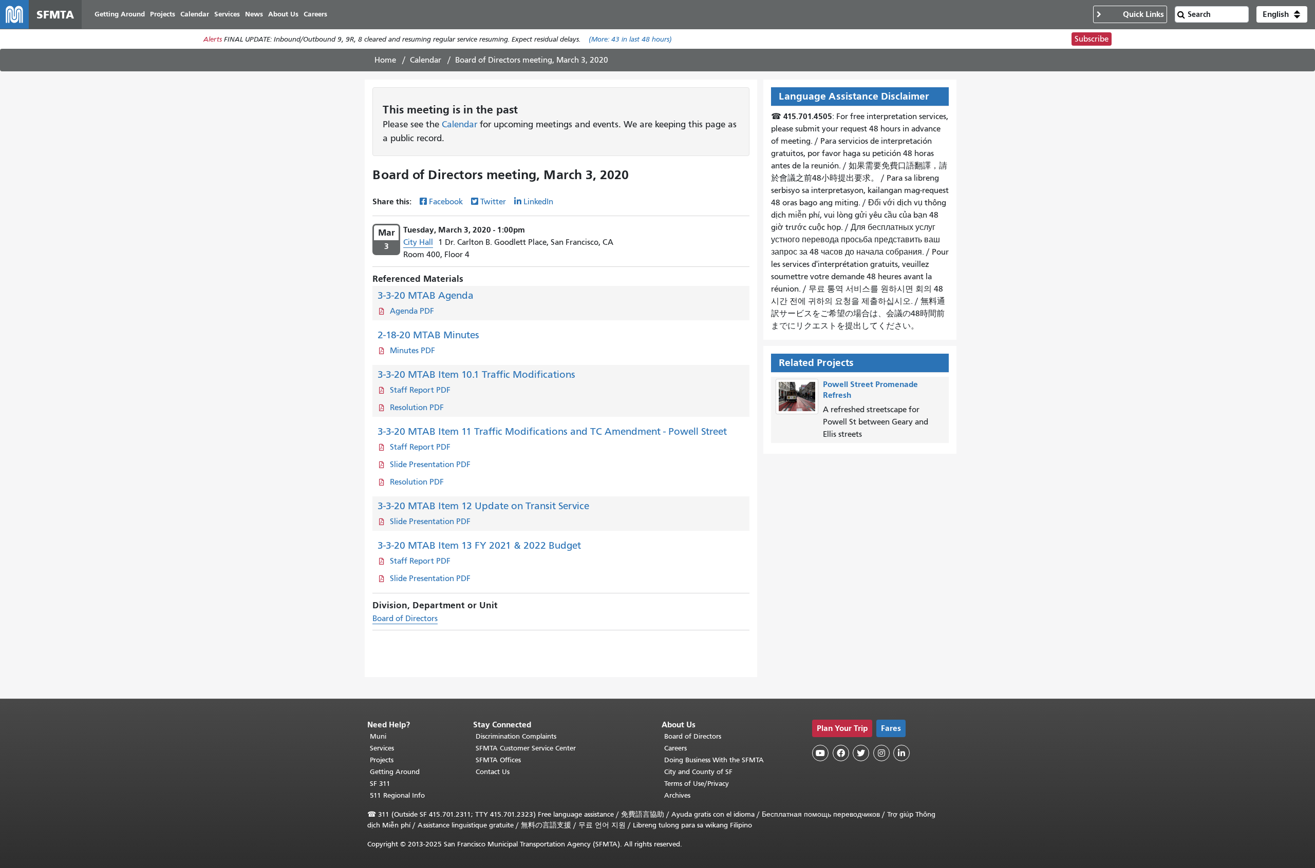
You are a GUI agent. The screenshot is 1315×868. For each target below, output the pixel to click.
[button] (1281, 14)
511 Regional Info (397, 795)
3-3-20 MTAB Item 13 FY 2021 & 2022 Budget (479, 545)
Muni (378, 736)
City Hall (418, 242)
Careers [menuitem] (315, 14)
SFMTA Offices (498, 760)
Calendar (425, 60)
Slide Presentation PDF (430, 464)
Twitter (493, 201)
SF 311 (380, 783)
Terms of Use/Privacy (696, 783)
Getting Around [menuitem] (120, 14)
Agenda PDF (412, 311)
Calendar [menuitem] (194, 14)
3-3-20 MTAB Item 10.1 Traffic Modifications (476, 374)
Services (382, 748)
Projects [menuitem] (162, 14)
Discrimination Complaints (516, 736)
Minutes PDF (412, 350)
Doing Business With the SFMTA (714, 760)
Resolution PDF (417, 407)
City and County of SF (698, 771)
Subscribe (1092, 39)
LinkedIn (538, 201)
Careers (675, 748)
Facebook (446, 201)
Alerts (212, 39)
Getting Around (395, 771)
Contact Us (493, 771)
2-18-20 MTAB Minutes (428, 335)
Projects (381, 760)
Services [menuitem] (227, 14)
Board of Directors (405, 618)
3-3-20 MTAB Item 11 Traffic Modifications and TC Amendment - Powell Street (552, 431)
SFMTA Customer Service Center (526, 748)
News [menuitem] (254, 14)
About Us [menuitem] (283, 14)
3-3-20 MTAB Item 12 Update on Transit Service (483, 506)
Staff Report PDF (420, 390)
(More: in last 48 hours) (630, 39)
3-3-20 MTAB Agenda (426, 295)
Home (385, 60)
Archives (677, 795)
